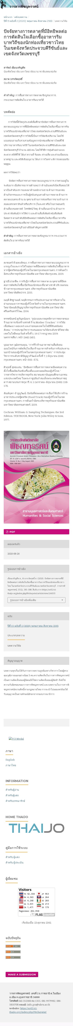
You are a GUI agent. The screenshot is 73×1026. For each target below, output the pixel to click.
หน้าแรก (8, 17)
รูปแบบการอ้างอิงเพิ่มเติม (23, 600)
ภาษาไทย (11, 765)
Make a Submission (22, 974)
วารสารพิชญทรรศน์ (23, 6)
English (10, 759)
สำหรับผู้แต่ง (12, 795)
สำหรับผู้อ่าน (12, 789)
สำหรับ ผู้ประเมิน (14, 862)
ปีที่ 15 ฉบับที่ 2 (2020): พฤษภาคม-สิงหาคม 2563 (28, 21)
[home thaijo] (36, 832)
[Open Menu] (3, 3)
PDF (12, 531)
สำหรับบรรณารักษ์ (15, 801)
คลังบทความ (20, 17)
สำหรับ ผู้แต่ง (13, 857)
